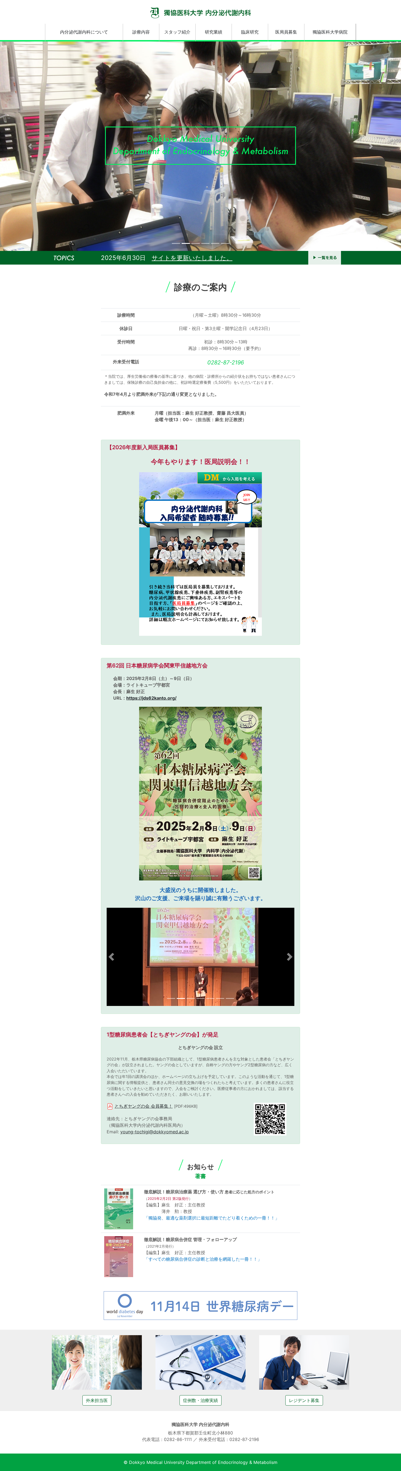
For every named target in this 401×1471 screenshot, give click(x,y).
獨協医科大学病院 (330, 32)
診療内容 (141, 32)
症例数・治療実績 (200, 1400)
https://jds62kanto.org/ (151, 698)
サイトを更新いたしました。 (192, 257)
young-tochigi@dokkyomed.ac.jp (154, 1131)
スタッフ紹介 (177, 32)
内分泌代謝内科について (84, 32)
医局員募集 (286, 32)
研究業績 (213, 32)
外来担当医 (97, 1400)
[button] (30, 146)
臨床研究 (250, 32)
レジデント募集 (304, 1400)
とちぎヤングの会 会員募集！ (144, 1106)
